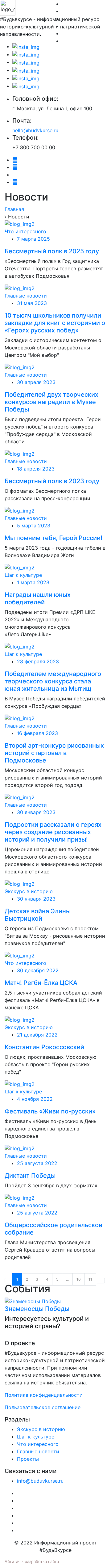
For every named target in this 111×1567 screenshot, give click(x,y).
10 (78, 1279)
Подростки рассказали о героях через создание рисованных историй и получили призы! (53, 832)
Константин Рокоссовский (44, 1047)
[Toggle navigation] (14, 56)
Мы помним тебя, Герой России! (53, 538)
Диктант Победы (30, 1175)
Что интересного (25, 231)
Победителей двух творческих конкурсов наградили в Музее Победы (51, 402)
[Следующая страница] (101, 1280)
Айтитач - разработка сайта (32, 1561)
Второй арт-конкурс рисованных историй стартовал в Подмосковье (54, 753)
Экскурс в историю (29, 891)
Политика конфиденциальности (44, 1395)
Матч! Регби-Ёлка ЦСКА (41, 982)
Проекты (28, 1459)
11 (90, 1279)
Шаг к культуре (23, 575)
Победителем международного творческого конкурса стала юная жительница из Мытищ (53, 681)
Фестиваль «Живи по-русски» (50, 1111)
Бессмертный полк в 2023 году (52, 481)
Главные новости (26, 296)
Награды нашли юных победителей (38, 598)
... (67, 1279)
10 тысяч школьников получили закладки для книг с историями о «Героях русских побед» (55, 323)
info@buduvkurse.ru (40, 1481)
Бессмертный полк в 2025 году (52, 251)
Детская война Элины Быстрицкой (38, 914)
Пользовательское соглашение (42, 1407)
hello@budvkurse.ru (35, 130)
